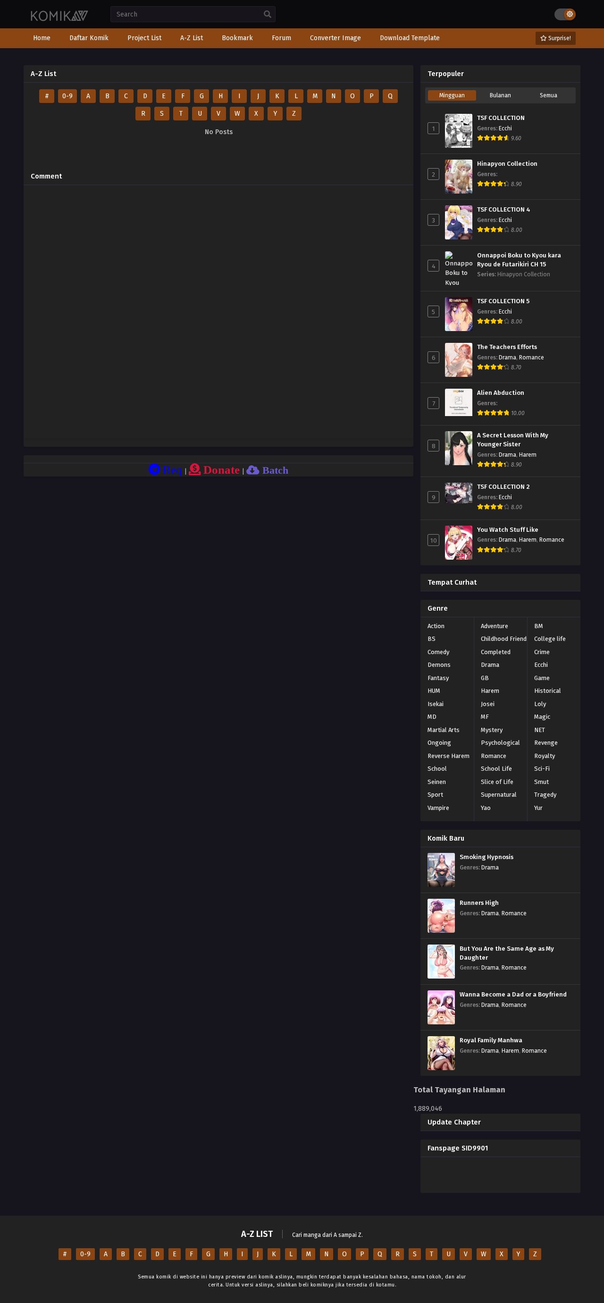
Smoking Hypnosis (486, 857)
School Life (496, 768)
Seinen (437, 781)
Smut (541, 781)
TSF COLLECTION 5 (503, 301)
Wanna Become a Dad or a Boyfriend (513, 994)
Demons (439, 664)
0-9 (67, 96)
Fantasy (438, 677)
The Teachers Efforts (507, 347)
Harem (528, 454)
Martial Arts (444, 729)
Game (542, 677)
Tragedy (545, 794)
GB (485, 677)
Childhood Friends (505, 638)
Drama (507, 357)
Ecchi (505, 128)
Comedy (438, 652)
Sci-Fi (542, 768)
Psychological (500, 742)
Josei (488, 703)
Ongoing (439, 742)
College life (550, 638)
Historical (547, 690)
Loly (540, 703)
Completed (496, 652)
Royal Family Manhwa (491, 1040)
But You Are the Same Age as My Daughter (507, 953)
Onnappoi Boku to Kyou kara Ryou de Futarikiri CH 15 (519, 260)
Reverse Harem (449, 755)
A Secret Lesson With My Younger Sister (512, 440)
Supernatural (499, 794)
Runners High (479, 903)
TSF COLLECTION (501, 118)
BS (432, 638)
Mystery (492, 729)
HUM (434, 690)
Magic (542, 716)
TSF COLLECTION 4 (503, 209)
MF (485, 716)
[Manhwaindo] (60, 20)
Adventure (494, 626)
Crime (542, 652)
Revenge (546, 742)
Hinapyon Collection (507, 164)
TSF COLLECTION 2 (503, 487)
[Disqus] (218, 310)
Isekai (436, 703)
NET (539, 729)
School (437, 768)
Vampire (438, 807)
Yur (538, 807)
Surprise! (559, 38)
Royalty (544, 755)
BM (538, 626)
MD (432, 716)
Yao (486, 807)
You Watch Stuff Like (507, 530)
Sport (435, 794)
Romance (531, 357)
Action (436, 626)
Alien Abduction (500, 393)
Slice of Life (497, 781)
